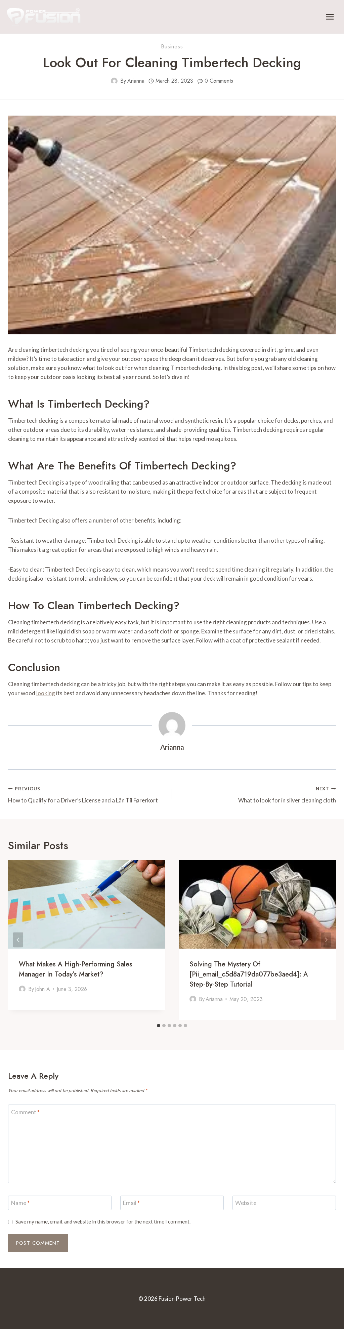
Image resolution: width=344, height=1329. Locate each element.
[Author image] (114, 81)
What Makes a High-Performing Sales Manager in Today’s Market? (75, 969)
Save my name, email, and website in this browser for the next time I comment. (102, 1221)
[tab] (158, 1025)
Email (131, 1202)
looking (45, 693)
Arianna (135, 81)
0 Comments (219, 81)
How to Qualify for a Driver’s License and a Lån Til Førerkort (83, 795)
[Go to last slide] (18, 940)
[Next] (326, 940)
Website (245, 1202)
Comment (25, 1111)
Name (20, 1202)
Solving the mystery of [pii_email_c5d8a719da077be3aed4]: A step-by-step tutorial (248, 974)
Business (172, 46)
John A (42, 989)
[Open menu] (329, 16)
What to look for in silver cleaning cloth (287, 795)
